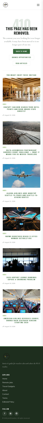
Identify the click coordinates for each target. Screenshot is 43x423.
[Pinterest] (16, 413)
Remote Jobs (7, 382)
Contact (5, 394)
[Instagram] (10, 413)
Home (4, 378)
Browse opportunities (21, 57)
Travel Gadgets (8, 386)
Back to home (21, 51)
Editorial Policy (8, 402)
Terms (4, 398)
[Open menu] (38, 4)
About (4, 390)
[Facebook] (4, 413)
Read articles (21, 63)
